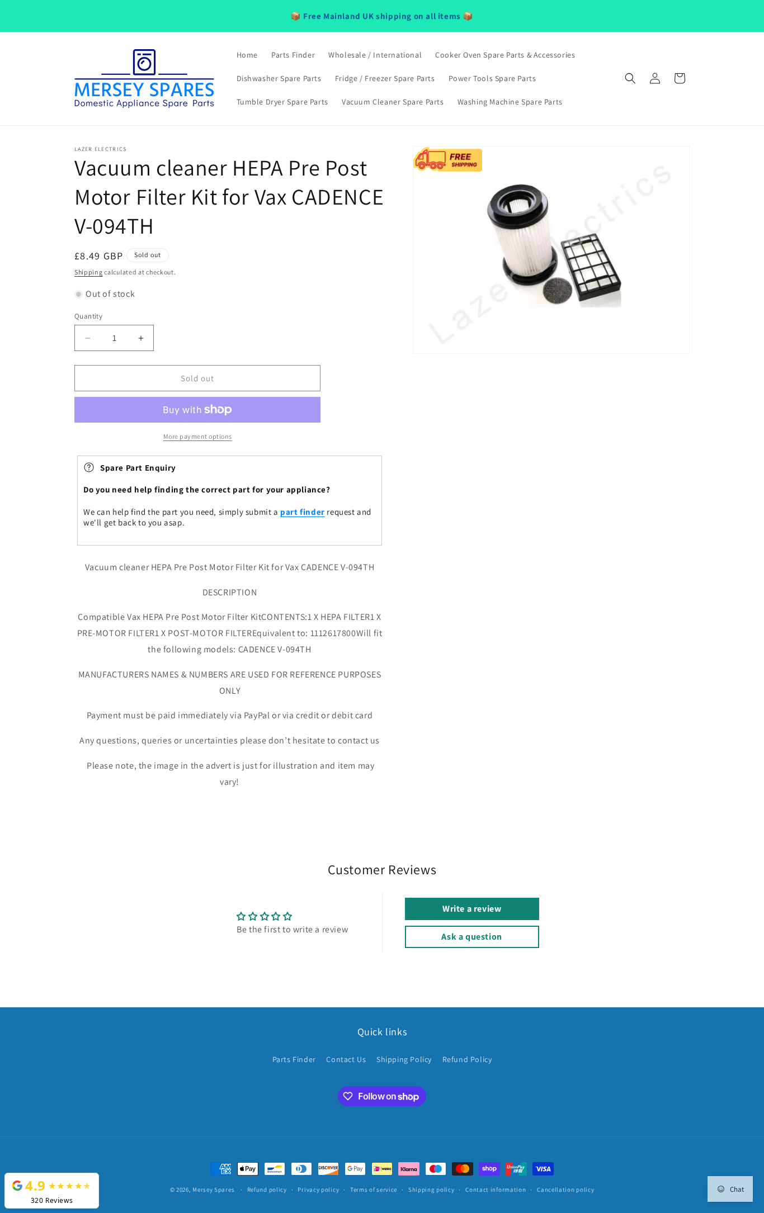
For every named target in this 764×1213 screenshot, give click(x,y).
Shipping (88, 272)
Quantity (88, 316)
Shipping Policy (404, 1059)
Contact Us (346, 1059)
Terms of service (373, 1189)
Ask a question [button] (471, 936)
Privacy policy (318, 1189)
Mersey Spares (213, 1189)
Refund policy (267, 1189)
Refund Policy (467, 1059)
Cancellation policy (565, 1189)
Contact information (495, 1189)
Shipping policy (431, 1189)
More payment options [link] (197, 436)
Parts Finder (294, 1059)
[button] (630, 78)
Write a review (471, 909)
